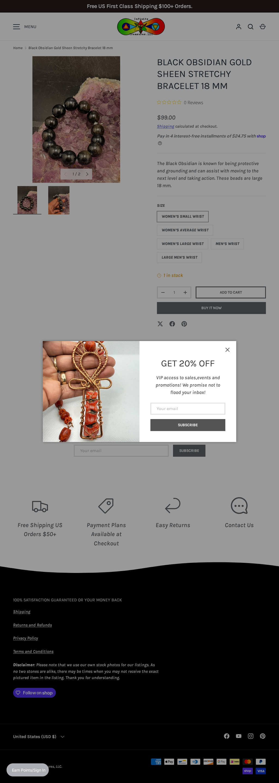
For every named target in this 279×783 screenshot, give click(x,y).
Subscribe (188, 425)
